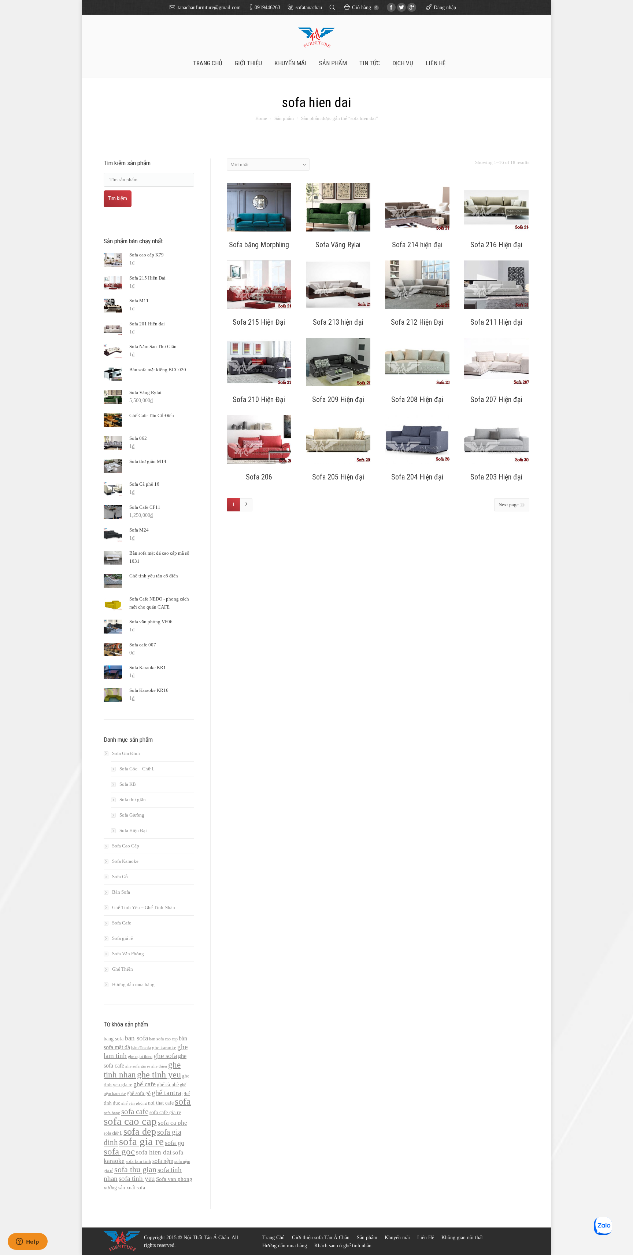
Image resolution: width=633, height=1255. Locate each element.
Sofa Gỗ (120, 876)
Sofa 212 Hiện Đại (417, 322)
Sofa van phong (174, 1179)
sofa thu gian (135, 1169)
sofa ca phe (172, 1122)
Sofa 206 (259, 477)
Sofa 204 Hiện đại (417, 477)
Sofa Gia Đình (126, 753)
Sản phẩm (284, 118)
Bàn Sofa (121, 892)
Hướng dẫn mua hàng (133, 984)
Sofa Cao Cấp (125, 846)
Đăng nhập (445, 7)
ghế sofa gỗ (139, 1093)
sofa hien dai (153, 1152)
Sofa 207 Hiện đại (496, 399)
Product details (259, 208)
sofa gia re (141, 1141)
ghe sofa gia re (137, 1066)
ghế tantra (166, 1093)
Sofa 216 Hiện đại (496, 244)
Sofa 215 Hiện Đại (259, 322)
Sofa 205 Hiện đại (338, 477)
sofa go (174, 1142)
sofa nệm (162, 1161)
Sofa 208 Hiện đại (417, 399)
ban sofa (136, 1038)
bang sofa (113, 1038)
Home (261, 118)
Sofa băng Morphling (259, 244)
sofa (183, 1101)
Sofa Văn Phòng (128, 953)
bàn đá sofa (141, 1047)
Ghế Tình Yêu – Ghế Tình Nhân (143, 907)
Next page (509, 504)
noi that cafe (161, 1103)
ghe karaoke (164, 1047)
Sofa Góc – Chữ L (137, 768)
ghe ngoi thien (140, 1056)
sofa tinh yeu (137, 1178)
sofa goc (119, 1151)
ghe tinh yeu (159, 1074)
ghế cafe (144, 1084)
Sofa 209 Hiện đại (338, 399)
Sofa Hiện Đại (133, 830)
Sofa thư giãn (132, 799)
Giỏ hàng (364, 7)
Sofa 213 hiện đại (338, 322)
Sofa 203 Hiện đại (496, 477)
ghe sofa (165, 1055)
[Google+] (411, 7)
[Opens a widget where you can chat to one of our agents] (27, 1242)
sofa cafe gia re (165, 1112)
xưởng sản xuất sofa (124, 1187)
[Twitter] (401, 7)
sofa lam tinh (138, 1161)
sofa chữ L (113, 1133)
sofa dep (139, 1131)
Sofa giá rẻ (122, 938)
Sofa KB (127, 784)
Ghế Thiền (122, 969)
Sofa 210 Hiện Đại (259, 399)
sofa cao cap (130, 1121)
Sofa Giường (131, 815)
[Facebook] (391, 7)
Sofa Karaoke (125, 861)
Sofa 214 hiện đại (417, 244)
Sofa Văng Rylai (337, 244)
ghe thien (159, 1066)
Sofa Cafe (121, 923)
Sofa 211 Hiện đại (496, 322)
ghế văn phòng (134, 1103)
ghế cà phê (168, 1084)
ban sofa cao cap (163, 1038)
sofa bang (112, 1113)
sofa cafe (134, 1111)
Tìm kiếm (117, 198)
